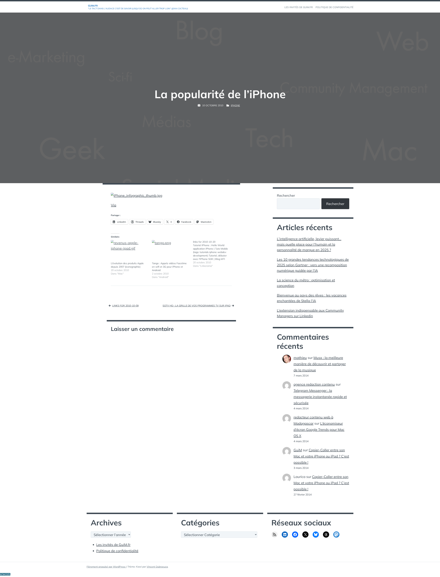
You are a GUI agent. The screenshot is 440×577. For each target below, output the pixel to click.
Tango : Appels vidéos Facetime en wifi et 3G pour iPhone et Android (169, 267)
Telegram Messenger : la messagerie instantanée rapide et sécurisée (320, 396)
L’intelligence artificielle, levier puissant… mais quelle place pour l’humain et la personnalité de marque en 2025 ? (309, 244)
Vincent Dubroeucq (157, 566)
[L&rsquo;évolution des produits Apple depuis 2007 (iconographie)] (129, 251)
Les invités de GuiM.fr (113, 544)
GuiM (298, 450)
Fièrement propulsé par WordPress (106, 566)
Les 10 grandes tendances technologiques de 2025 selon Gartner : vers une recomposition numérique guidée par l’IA (313, 265)
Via (113, 205)
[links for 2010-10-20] (213, 254)
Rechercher (286, 195)
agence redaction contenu (314, 384)
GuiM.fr (93, 5)
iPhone (235, 105)
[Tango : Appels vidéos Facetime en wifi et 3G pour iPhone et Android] (171, 251)
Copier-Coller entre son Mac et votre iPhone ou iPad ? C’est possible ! (321, 456)
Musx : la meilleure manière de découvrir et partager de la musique (320, 363)
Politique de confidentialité (117, 551)
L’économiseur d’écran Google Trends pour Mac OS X (319, 429)
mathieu (300, 357)
